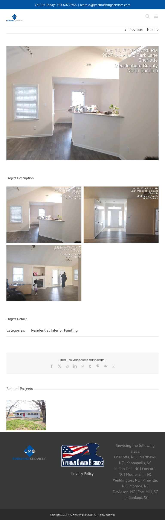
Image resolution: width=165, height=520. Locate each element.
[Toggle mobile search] (147, 16)
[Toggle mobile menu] (156, 16)
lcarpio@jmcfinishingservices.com (105, 5)
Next (151, 29)
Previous (135, 29)
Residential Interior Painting (54, 330)
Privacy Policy (82, 473)
